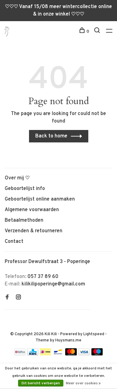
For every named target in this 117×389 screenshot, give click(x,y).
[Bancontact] (58, 354)
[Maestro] (97, 354)
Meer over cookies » (83, 383)
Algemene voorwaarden (32, 210)
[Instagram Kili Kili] (18, 298)
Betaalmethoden (24, 220)
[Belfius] (20, 354)
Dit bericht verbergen (41, 383)
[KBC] (32, 354)
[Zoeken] (97, 31)
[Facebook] (7, 298)
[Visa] (84, 354)
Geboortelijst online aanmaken (40, 199)
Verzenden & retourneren (33, 231)
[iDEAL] (45, 354)
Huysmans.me (68, 340)
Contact (14, 241)
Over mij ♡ (17, 178)
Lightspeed (93, 334)
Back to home (51, 136)
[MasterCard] (71, 354)
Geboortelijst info (25, 189)
